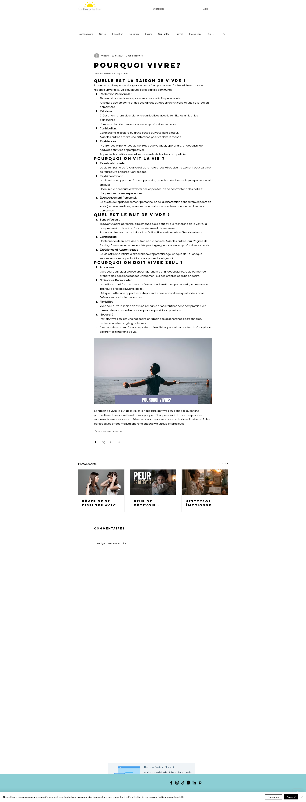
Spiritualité (164, 34)
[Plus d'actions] (210, 56)
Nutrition (134, 34)
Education (117, 34)
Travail (179, 34)
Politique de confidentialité (171, 796)
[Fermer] (302, 796)
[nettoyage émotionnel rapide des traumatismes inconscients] (205, 482)
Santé (102, 34)
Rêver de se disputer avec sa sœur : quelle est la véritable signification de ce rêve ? (99, 503)
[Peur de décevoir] (153, 482)
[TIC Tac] (182, 782)
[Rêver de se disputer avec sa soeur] (101, 482)
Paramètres (273, 796)
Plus (209, 34)
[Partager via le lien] (118, 442)
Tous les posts (85, 34)
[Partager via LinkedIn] (111, 442)
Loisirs (148, 34)
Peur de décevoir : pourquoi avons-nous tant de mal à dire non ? (150, 503)
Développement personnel (108, 431)
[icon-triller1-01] (188, 782)
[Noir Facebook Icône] (171, 782)
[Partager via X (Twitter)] (103, 442)
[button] (223, 34)
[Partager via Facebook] (95, 442)
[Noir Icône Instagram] (177, 782)
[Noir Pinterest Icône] (200, 782)
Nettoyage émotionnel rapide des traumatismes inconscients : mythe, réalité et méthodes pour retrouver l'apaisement (204, 503)
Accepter (291, 796)
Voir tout (223, 463)
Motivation (195, 34)
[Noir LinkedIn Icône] (194, 782)
